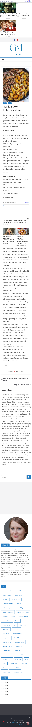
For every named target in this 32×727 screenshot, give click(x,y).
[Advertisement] (16, 498)
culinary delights (19, 608)
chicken (20, 591)
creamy (19, 603)
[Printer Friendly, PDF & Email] (16, 371)
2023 (2, 691)
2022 (2, 694)
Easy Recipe (16, 629)
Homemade (17, 650)
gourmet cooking (7, 646)
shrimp (5, 668)
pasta (26, 659)
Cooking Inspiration (8, 603)
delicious (5, 616)
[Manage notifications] (28, 723)
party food (18, 659)
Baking (4, 591)
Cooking (5, 599)
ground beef (19, 646)
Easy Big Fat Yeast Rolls (21, 385)
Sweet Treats (6, 672)
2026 (2, 682)
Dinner (5, 102)
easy (15, 625)
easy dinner (6, 629)
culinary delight (7, 608)
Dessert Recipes (7, 621)
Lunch (10, 102)
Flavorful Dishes (7, 642)
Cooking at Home (15, 599)
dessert (13, 616)
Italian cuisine (20, 655)
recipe (4, 663)
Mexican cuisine (7, 659)
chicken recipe (7, 595)
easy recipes (6, 633)
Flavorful (16, 638)
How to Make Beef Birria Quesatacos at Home (15, 379)
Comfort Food (18, 595)
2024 (2, 688)
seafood (24, 663)
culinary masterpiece (23, 612)
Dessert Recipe (23, 616)
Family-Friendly (17, 633)
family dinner (6, 638)
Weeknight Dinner (19, 672)
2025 (2, 685)
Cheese (12, 591)
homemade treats (7, 655)
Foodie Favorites (19, 642)
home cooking (6, 650)
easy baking (23, 625)
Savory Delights (14, 663)
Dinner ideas (6, 625)
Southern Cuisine (15, 668)
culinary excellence (8, 612)
